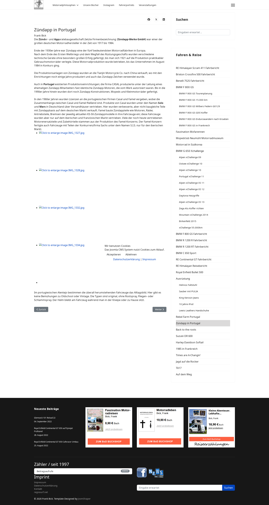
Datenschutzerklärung (126, 259)
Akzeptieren (114, 254)
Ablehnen (131, 254)
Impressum (149, 259)
